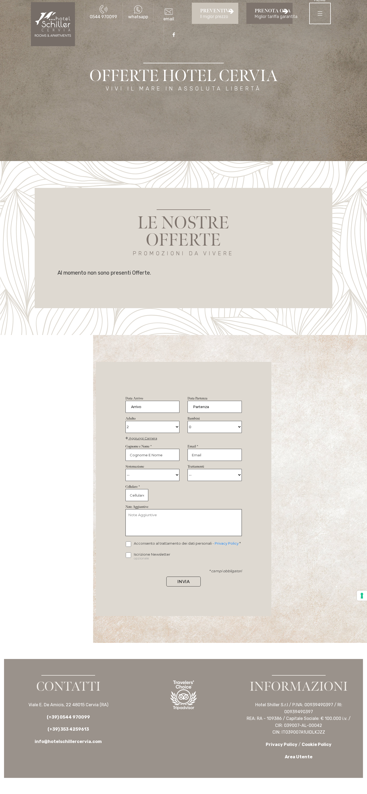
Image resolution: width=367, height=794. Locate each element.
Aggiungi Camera (142, 438)
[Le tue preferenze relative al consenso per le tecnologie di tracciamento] (362, 596)
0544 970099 (103, 16)
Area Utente (298, 756)
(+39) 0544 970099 (68, 717)
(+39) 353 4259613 (68, 729)
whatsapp (138, 16)
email (168, 18)
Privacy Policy (227, 543)
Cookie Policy (317, 744)
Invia (183, 581)
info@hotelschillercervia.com (68, 741)
